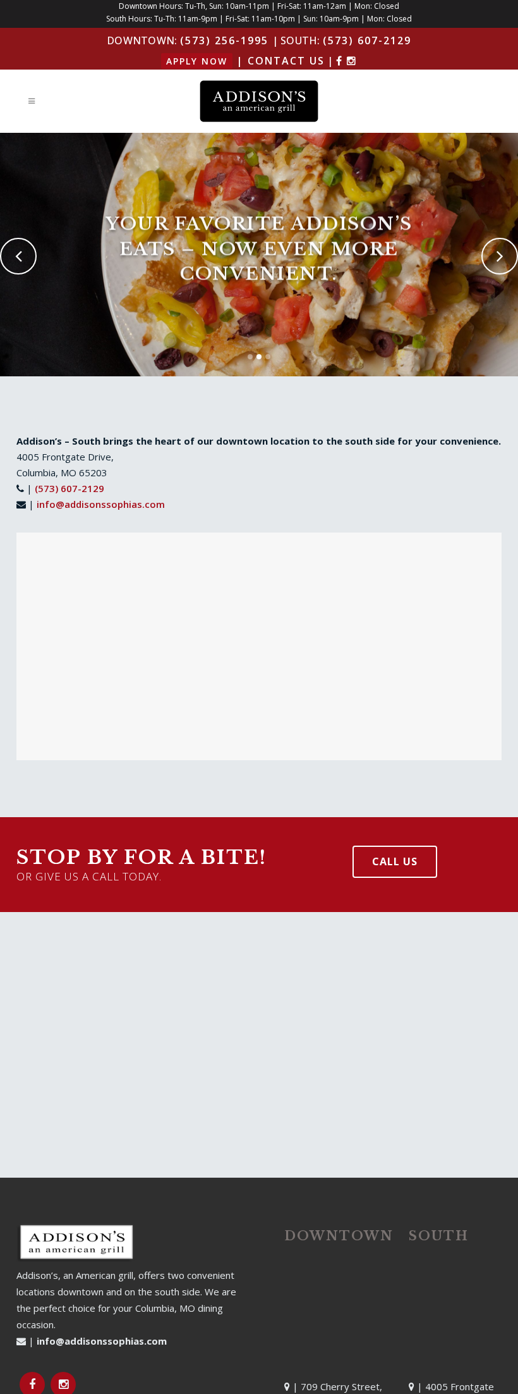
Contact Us (286, 61)
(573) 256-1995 (224, 40)
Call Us (395, 861)
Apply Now (196, 61)
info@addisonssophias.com (101, 504)
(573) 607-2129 (367, 40)
